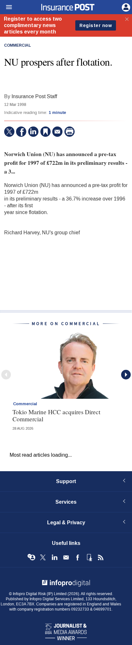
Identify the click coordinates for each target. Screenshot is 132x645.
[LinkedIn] (33, 131)
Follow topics (31, 557)
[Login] (125, 7)
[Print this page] (69, 131)
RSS (100, 557)
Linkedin (54, 557)
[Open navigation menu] (6, 7)
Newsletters (66, 557)
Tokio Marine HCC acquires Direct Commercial (56, 415)
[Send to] (57, 131)
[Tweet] (9, 131)
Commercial (17, 45)
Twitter (43, 557)
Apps (89, 557)
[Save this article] (45, 131)
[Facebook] (21, 131)
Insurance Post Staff (34, 96)
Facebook (77, 557)
